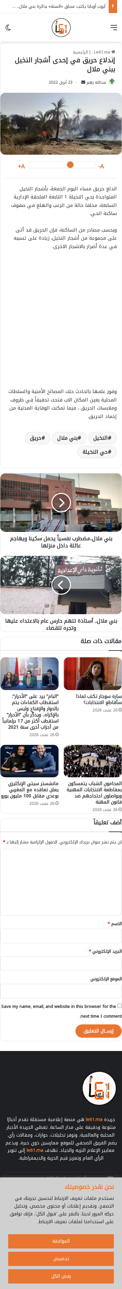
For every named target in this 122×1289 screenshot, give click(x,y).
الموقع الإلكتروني (106, 979)
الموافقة (61, 1241)
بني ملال (67, 438)
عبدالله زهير (96, 82)
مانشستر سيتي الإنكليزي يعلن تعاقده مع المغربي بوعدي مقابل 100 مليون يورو (30, 789)
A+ (21, 166)
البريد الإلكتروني (105, 951)
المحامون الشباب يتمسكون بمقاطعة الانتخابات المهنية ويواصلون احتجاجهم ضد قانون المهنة (94, 792)
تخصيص (61, 1258)
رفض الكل (61, 1276)
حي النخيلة (95, 452)
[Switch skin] (8, 30)
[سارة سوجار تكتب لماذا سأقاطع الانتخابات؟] (93, 673)
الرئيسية (80, 52)
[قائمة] (114, 30)
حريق (35, 438)
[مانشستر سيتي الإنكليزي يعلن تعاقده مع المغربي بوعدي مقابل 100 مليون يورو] (29, 761)
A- (101, 166)
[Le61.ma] (61, 27)
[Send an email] (83, 82)
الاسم (115, 924)
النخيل (100, 438)
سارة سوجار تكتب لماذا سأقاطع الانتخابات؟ (99, 699)
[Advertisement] (61, 322)
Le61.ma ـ (101, 52)
